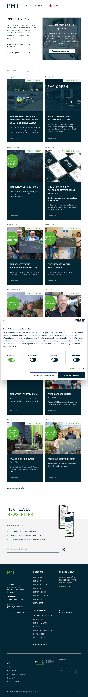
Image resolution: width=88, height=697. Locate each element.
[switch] (33, 360)
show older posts (13, 488)
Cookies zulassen (71, 375)
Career (36, 627)
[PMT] (13, 6)
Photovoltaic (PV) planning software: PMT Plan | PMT (68, 580)
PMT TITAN (37, 577)
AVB (9, 663)
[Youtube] (70, 671)
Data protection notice (16, 674)
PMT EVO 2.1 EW (40, 585)
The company (39, 610)
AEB (9, 659)
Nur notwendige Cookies (43, 375)
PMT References (41, 623)
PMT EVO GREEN (40, 592)
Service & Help (66, 572)
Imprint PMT (12, 678)
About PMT (38, 619)
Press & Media (40, 638)
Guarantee (11, 670)
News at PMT (39, 634)
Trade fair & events (42, 615)
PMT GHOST (38, 603)
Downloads (64, 586)
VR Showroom (40, 645)
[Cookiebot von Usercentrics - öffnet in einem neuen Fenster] (75, 320)
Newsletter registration (65, 611)
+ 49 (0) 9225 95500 (15, 599)
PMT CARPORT (39, 599)
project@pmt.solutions (16, 607)
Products (38, 572)
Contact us (20, 613)
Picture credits (13, 682)
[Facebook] (62, 664)
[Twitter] (77, 671)
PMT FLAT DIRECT (40, 596)
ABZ (9, 667)
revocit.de (77, 692)
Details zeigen (75, 368)
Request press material (61, 51)
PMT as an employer (42, 630)
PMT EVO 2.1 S (39, 588)
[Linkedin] (70, 664)
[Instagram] (62, 671)
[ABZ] (44, 662)
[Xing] (77, 664)
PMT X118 (37, 581)
